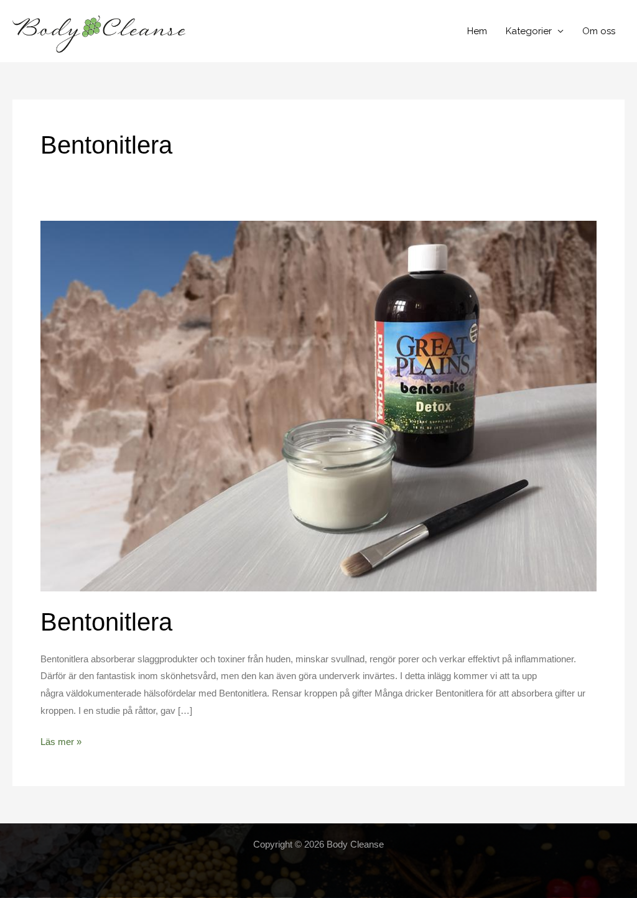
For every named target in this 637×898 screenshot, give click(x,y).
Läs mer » (60, 741)
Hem (477, 31)
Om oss (598, 31)
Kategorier (529, 31)
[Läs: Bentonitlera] (318, 405)
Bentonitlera (106, 622)
